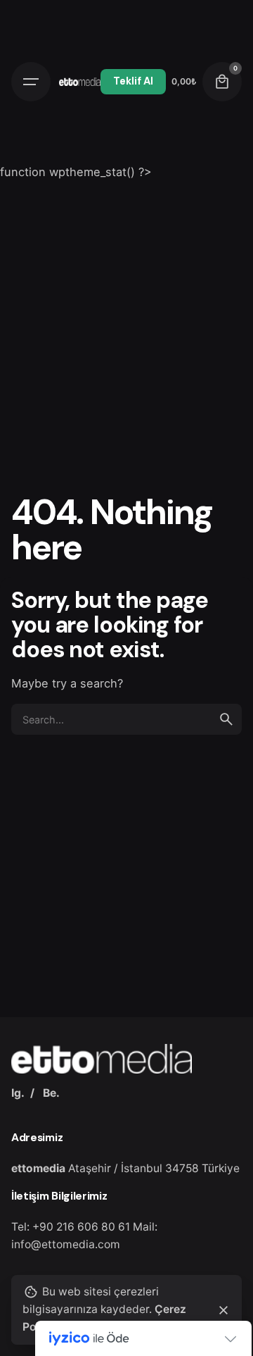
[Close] (223, 1310)
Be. (51, 1093)
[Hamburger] (31, 81)
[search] (226, 719)
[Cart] (222, 81)
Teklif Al (133, 81)
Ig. (18, 1093)
